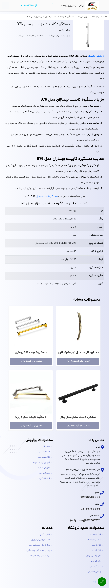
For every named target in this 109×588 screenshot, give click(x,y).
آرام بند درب (96, 561)
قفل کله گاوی (44, 478)
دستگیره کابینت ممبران (47, 196)
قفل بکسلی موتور (93, 556)
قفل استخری (95, 534)
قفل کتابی (96, 550)
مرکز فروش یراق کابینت (40, 556)
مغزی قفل (45, 446)
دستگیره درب (44, 452)
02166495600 (90, 497)
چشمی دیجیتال (94, 572)
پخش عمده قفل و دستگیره (38, 550)
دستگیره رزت (44, 473)
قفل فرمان (96, 545)
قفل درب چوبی (43, 457)
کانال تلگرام (45, 534)
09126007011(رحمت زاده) (85, 520)
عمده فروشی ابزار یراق (40, 540)
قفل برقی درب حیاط (41, 462)
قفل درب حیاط (43, 468)
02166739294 (90, 509)
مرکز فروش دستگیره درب (39, 545)
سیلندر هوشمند (94, 540)
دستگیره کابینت (96, 56)
